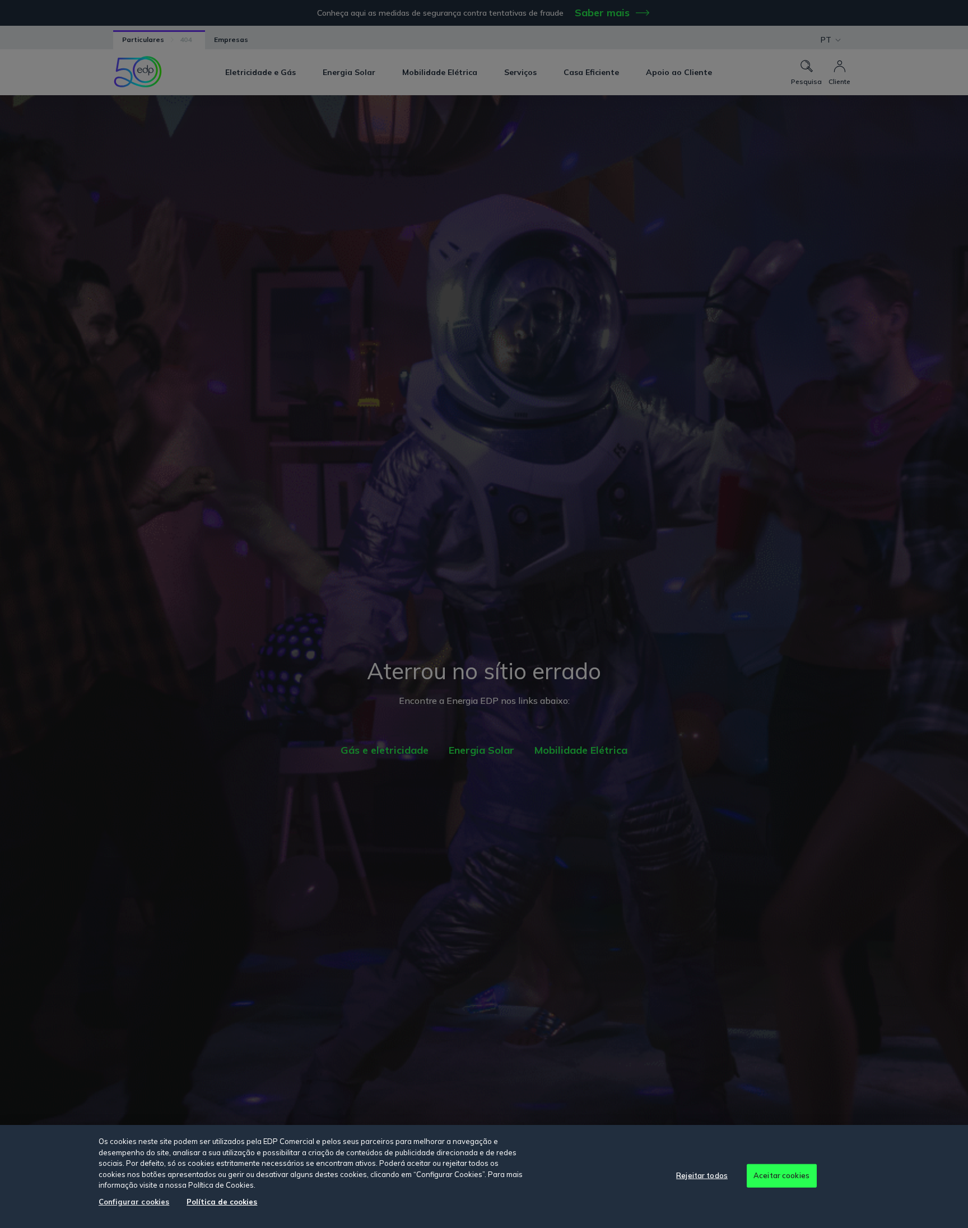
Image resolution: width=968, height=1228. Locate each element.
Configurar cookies (134, 1201)
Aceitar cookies (781, 1175)
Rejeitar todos (702, 1175)
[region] (484, 1176)
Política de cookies (222, 1201)
